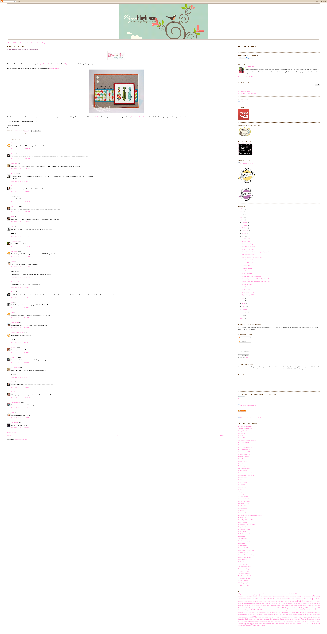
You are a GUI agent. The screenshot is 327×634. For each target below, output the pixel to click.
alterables (263, 594)
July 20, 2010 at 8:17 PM (20, 317)
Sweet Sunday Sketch (277, 619)
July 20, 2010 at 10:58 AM (20, 222)
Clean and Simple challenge (283, 598)
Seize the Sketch (247, 617)
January (244, 312)
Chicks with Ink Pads (244, 449)
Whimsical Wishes (100, 133)
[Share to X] (37, 131)
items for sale (267, 605)
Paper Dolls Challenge (290, 612)
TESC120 (97, 117)
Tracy (12, 292)
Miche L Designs (243, 508)
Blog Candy (274, 596)
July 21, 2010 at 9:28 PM (20, 428)
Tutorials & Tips (12, 43)
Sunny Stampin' (242, 559)
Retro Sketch (282, 614)
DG (12, 302)
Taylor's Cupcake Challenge (41, 133)
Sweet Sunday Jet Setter (248, 246)
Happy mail (245, 605)
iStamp (240, 491)
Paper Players (308, 612)
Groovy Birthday (246, 241)
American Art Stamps (271, 594)
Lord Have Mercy (243, 506)
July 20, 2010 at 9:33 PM (20, 328)
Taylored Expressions (44, 64)
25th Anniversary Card (248, 254)
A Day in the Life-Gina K (245, 426)
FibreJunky (14, 357)
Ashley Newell (15, 241)
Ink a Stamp (241, 484)
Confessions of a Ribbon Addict (246, 452)
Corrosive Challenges (244, 454)
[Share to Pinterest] (40, 131)
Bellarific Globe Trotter (248, 249)
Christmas (272, 598)
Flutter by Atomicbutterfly (245, 473)
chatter (247, 598)
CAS (313, 596)
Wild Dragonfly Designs (244, 583)
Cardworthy (241, 445)
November (245, 225)
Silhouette (266, 617)
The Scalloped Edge (243, 569)
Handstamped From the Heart (246, 475)
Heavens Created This (244, 477)
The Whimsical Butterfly (245, 576)
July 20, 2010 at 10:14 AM (20, 158)
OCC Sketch (272, 612)
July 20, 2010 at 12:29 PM (20, 277)
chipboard (266, 598)
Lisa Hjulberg (14, 422)
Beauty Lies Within (243, 431)
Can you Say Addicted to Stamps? (247, 440)
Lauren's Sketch (313, 605)
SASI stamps (289, 614)
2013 (241, 211)
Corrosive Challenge (247, 601)
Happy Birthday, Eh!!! (248, 295)
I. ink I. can (241, 480)
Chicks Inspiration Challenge (256, 598)
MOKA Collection (304, 610)
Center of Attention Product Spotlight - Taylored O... (256, 252)
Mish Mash (241, 510)
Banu (12, 382)
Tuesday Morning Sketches (261, 623)
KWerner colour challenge (292, 605)
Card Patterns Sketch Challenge (293, 596)
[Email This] (33, 131)
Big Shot (265, 596)
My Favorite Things (243, 513)
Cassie (13, 186)
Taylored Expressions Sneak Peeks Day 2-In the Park (256, 279)
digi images (258, 603)
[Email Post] (31, 131)
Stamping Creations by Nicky (246, 555)
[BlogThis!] (35, 131)
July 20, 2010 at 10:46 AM (20, 191)
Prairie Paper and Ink (244, 529)
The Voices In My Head (244, 573)
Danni (12, 412)
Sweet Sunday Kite (247, 271)
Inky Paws (241, 489)
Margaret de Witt (15, 402)
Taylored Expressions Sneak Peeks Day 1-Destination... (256, 281)
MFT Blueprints (286, 608)
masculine (16, 133)
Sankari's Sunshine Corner (245, 534)
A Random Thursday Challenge (252, 594)
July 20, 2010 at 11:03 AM (20, 246)
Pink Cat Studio (248, 614)
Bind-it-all (269, 596)
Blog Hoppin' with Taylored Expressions (252, 257)
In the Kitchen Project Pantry (139, 117)
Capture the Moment (243, 442)
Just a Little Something (244, 498)
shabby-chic (261, 617)
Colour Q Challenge (305, 598)
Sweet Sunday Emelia (247, 287)
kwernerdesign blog (243, 503)
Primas (254, 614)
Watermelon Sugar (243, 580)
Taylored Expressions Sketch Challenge (284, 621)
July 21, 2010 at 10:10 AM (20, 387)
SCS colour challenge (304, 614)
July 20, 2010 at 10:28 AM (20, 181)
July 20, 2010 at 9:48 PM (20, 342)
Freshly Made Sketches (296, 603)
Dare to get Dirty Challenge (313, 601)
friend (303, 603)
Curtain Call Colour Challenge (290, 601)
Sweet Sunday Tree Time (248, 260)
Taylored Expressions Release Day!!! (252, 276)
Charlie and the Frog (247, 244)
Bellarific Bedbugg (247, 273)
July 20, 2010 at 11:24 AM (20, 256)
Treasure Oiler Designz (244, 578)
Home (3, 43)
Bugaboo (284, 596)
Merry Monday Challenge (270, 608)
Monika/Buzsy (15, 322)
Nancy (272, 367)
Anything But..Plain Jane (245, 428)
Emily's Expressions (243, 466)
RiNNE (13, 261)
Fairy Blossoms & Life (244, 468)
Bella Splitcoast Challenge (244, 596)
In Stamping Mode (243, 482)
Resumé (22, 43)
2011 (241, 217)
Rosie (12, 312)
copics (313, 598)
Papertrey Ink (241, 614)
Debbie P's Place (242, 461)
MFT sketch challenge (311, 608)
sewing (28, 133)
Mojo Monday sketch (293, 610)
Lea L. (13, 226)
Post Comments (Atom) (21, 439)
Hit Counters (241, 399)
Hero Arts (251, 605)
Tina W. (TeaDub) (16, 281)
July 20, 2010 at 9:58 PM (20, 362)
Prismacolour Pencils (262, 614)
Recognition (30, 43)
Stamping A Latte (243, 552)
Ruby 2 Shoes (242, 531)
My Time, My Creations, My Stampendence (250, 515)
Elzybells (281, 603)
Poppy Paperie (242, 527)
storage (250, 619)
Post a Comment (11, 432)
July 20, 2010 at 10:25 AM (20, 169)
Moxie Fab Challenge (314, 610)
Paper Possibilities (243, 522)
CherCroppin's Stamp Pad (245, 447)
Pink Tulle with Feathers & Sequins (247, 524)
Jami (12, 216)
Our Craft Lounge (280, 612)
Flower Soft (287, 603)
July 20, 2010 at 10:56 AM (20, 201)
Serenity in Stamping (244, 541)
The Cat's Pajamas (249, 623)
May (243, 301)
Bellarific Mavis (246, 238)
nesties (22, 133)
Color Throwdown (296, 598)
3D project (241, 594)
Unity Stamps (274, 623)
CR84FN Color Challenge (269, 601)
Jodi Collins (14, 251)
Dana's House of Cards (244, 459)
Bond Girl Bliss (242, 438)
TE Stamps (310, 621)
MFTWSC (252, 610)
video (294, 623)
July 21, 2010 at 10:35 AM (20, 397)
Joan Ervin (14, 392)
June (243, 298)
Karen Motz (250, 66)
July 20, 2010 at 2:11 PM (20, 307)
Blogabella (241, 435)
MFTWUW (264, 610)
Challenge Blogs (41, 43)
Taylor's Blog (68, 64)
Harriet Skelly (15, 206)
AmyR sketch (284, 594)
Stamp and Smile (242, 543)
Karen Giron (14, 163)
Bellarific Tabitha (246, 289)
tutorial (269, 623)
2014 (241, 209)
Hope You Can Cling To (258, 605)
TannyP (13, 153)
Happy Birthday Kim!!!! (248, 292)
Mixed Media (270, 610)
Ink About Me (242, 487)
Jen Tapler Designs (243, 496)
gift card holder (308, 603)
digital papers (265, 603)
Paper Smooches (316, 612)
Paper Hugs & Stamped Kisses (246, 520)
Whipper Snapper (260, 625)
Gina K (314, 603)
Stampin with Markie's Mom (246, 550)
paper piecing (300, 612)
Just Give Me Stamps (244, 501)
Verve (291, 623)
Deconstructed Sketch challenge (246, 603)
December (245, 222)
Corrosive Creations (243, 456)
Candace (13, 143)
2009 (241, 315)
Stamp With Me (242, 545)
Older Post (222, 435)
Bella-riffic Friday (257, 596)
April (243, 303)
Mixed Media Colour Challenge (281, 610)
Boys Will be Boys (54, 68)
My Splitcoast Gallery (244, 91)
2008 (241, 318)
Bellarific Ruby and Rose (248, 263)
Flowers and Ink (242, 470)
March (244, 306)
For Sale (50, 43)
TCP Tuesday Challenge (300, 621)
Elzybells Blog (242, 463)
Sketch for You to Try (275, 617)
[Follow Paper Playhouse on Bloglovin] (245, 59)
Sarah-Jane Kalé (15, 367)
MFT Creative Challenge (298, 608)
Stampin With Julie (243, 548)
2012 (241, 214)
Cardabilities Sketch (307, 596)
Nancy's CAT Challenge (257, 612)
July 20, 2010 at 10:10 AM (20, 148)
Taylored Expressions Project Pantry (80, 133)
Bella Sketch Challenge (314, 594)
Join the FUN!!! (246, 265)
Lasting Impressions (304, 605)
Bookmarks (279, 596)
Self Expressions (242, 538)
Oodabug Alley (242, 517)
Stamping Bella (243, 619)
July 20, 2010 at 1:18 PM (20, 287)
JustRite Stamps (274, 605)
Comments (243, 341)
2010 (241, 220)
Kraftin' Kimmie (282, 605)
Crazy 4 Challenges (279, 601)
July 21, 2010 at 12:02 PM (20, 407)
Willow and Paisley (243, 585)
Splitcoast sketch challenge (305, 617)
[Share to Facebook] (38, 131)
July (243, 236)
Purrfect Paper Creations (17, 332)
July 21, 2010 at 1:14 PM (20, 418)
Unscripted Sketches (284, 623)
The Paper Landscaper (244, 566)
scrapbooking (296, 614)
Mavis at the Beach (247, 284)
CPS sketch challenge (258, 601)
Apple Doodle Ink (292, 594)
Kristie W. (14, 347)
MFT (278, 607)
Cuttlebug (301, 600)
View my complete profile (247, 76)
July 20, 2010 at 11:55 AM (20, 267)
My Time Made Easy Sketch (245, 612)
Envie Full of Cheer (247, 268)
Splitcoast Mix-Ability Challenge (289, 617)
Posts (242, 338)
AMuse (278, 594)
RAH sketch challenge (272, 614)
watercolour (298, 623)
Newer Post (10, 435)
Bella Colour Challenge (302, 594)
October (244, 228)
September (245, 230)
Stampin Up (316, 617)
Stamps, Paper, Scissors (244, 557)
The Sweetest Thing (243, 571)
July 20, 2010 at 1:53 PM (20, 297)
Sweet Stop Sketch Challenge (261, 619)
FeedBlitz (247, 357)
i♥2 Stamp (241, 494)
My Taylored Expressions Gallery (247, 93)
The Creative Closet (243, 564)
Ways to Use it (306, 623)
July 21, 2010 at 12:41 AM (20, 377)
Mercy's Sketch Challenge (256, 608)
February (244, 309)
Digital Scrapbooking (274, 603)
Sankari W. (14, 173)
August (244, 233)
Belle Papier (241, 433)
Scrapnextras (241, 536)
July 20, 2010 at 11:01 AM (20, 236)
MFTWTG (259, 610)
